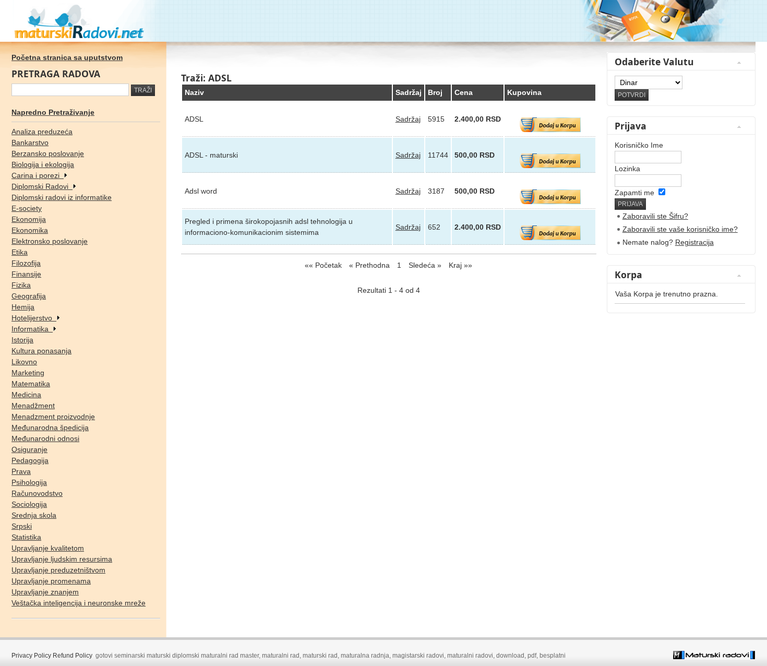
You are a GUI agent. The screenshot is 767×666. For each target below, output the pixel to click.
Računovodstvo (37, 493)
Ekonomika (29, 230)
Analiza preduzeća (42, 131)
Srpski (21, 526)
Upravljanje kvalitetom (47, 548)
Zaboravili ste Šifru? (655, 216)
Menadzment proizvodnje (53, 416)
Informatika (32, 329)
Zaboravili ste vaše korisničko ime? (680, 229)
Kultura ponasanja (41, 351)
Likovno (24, 362)
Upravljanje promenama (51, 581)
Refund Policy (72, 655)
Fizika (21, 285)
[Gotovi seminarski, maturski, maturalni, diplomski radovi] (383, 21)
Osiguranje (29, 449)
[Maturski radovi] (714, 657)
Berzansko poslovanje (47, 153)
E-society (26, 208)
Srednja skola (33, 515)
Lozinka (627, 168)
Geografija (28, 296)
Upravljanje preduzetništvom (58, 570)
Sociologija (29, 504)
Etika (19, 252)
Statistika (26, 537)
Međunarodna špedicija (50, 427)
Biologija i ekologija (42, 164)
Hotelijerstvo (33, 318)
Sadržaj (408, 119)
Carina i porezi (37, 175)
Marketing (27, 372)
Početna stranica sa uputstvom (67, 57)
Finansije (26, 274)
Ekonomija (28, 219)
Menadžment (33, 405)
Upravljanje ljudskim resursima (61, 559)
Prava (21, 471)
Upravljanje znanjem (45, 592)
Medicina (26, 394)
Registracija (694, 242)
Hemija (22, 307)
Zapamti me (634, 192)
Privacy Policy (31, 655)
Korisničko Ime (639, 145)
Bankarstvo (30, 142)
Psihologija (29, 482)
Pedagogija (30, 460)
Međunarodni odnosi (45, 438)
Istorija (22, 340)
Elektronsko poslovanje (49, 241)
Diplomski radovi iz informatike (61, 197)
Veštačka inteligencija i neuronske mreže (78, 603)
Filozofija (26, 263)
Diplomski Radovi (42, 186)
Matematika (30, 383)
